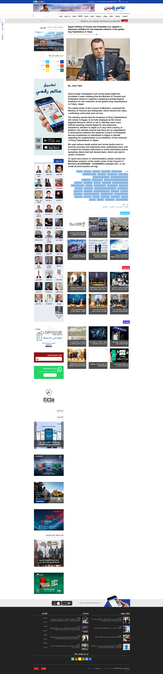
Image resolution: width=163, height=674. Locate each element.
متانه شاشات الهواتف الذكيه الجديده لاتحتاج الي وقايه (108, 636)
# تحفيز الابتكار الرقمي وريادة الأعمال (101, 191)
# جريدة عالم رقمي (101, 174)
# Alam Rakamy (86, 180)
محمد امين (38, 291)
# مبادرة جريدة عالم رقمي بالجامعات (120, 183)
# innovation (89, 185)
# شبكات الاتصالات (106, 171)
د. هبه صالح (49, 200)
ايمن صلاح (59, 188)
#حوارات (45, 647)
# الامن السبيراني (78, 197)
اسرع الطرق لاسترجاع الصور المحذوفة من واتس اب (121, 364)
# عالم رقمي (79, 171)
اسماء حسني (59, 214)
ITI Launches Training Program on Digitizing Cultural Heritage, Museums (119, 234)
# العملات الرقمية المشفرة (121, 199)
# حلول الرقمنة (87, 171)
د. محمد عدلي (48, 214)
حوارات (74, 16)
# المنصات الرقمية (105, 197)
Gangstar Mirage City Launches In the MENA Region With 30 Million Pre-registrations (49, 444)
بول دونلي (49, 279)
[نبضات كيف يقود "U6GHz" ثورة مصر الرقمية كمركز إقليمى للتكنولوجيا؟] (49, 41)
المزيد (60, 16)
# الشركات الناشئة (78, 194)
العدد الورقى (3, 25)
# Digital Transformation (99, 185)
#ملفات (45, 622)
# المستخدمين (96, 197)
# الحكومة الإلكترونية (110, 199)
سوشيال (98, 16)
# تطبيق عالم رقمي (123, 185)
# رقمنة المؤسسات (88, 188)
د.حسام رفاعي (38, 303)
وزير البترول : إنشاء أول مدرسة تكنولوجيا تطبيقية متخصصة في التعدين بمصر (120, 311)
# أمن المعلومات (78, 188)
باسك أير (39, 253)
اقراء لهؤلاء (59, 161)
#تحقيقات (45, 618)
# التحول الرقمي (96, 171)
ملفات (111, 16)
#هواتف (45, 626)
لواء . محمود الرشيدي (39, 201)
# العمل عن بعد (87, 197)
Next (62, 435)
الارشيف (3, 37)
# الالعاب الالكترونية (106, 183)
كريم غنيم (38, 228)
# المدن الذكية (100, 199)
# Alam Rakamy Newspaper (89, 174)
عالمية (92, 16)
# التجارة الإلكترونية (88, 191)
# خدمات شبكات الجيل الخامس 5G (91, 194)
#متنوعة (45, 639)
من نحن (36, 668)
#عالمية (45, 634)
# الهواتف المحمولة (88, 183)
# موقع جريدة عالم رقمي (97, 180)
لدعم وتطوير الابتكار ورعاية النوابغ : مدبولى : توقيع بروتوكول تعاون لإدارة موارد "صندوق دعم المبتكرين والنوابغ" (65, 628)
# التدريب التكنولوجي (123, 174)
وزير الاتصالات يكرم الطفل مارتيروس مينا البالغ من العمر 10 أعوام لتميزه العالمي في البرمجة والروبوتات (106, 619)
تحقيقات (117, 16)
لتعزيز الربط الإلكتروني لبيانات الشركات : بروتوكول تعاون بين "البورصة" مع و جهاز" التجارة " (77, 311)
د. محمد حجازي (59, 228)
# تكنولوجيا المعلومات (116, 171)
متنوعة (86, 16)
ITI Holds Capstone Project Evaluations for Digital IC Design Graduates (77, 234)
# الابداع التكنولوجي (115, 197)
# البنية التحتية (97, 183)
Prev (35, 435)
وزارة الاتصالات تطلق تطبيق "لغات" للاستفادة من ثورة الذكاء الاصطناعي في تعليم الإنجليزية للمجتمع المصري (106, 646)
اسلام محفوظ (38, 240)
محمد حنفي (49, 188)
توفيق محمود (59, 240)
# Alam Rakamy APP (112, 185)
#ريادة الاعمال (124, 197)
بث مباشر (67, 16)
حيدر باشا (59, 265)
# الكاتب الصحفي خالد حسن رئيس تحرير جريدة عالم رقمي (116, 180)
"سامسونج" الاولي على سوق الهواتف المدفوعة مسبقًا (107, 628)
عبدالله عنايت (59, 279)
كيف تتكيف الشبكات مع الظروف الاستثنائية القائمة (98, 364)
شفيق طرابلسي (38, 266)
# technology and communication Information (105, 188)
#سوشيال (45, 630)
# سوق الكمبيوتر (78, 183)
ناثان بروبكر (49, 253)
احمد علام (59, 253)
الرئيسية (125, 16)
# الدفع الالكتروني (115, 191)
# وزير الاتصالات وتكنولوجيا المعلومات (101, 177)
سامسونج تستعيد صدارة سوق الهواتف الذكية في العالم (120, 342)
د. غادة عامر (59, 200)
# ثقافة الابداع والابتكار (122, 188)
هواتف (105, 16)
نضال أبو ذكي (48, 303)
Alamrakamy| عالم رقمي (106, 668)
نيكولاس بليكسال (49, 266)
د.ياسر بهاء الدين (38, 175)
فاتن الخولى (59, 174)
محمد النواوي (38, 188)
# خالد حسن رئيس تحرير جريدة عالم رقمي (119, 177)
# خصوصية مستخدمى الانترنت (121, 194)
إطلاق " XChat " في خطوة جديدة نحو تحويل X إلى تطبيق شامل (98, 342)
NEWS (80, 16)
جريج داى (59, 303)
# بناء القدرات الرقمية (112, 174)
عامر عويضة (49, 291)
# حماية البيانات (124, 191)
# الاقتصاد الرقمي (78, 191)
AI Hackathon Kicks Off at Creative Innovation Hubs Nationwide (99, 234)
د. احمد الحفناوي (39, 215)
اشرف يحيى (39, 279)
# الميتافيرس (92, 199)
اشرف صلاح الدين (59, 316)
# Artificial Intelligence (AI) (78, 185)
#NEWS (45, 643)
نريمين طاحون (59, 291)
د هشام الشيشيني (48, 241)
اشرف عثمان (49, 228)
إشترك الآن (50, 375)
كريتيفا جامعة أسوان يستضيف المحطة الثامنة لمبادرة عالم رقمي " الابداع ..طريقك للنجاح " (48, 562)
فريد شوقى (49, 174)
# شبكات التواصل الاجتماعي (106, 194)
